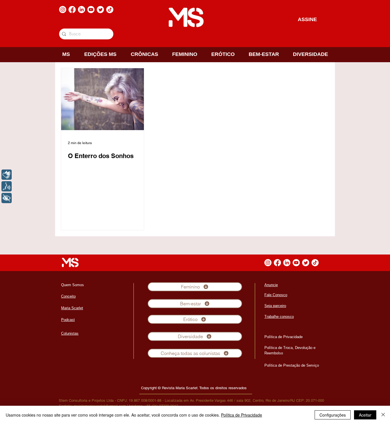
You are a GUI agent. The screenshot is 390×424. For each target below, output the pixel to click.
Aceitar (365, 415)
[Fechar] (383, 414)
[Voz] (6, 186)
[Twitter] (100, 9)
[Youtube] (91, 9)
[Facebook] (72, 9)
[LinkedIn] (81, 9)
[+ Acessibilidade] (6, 198)
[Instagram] (62, 9)
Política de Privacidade (241, 415)
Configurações (332, 415)
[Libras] (6, 174)
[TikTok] (109, 9)
